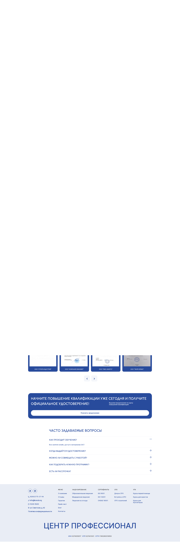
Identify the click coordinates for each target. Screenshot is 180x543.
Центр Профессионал (90, 525)
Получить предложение (90, 413)
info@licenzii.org (36, 500)
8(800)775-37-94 (37, 497)
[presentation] (87, 378)
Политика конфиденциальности (40, 511)
